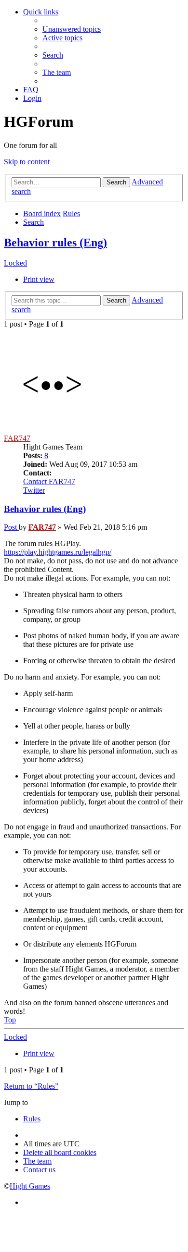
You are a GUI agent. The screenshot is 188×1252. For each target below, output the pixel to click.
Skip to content (27, 162)
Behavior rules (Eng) (55, 242)
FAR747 (17, 438)
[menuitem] (71, 29)
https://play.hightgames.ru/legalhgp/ (57, 552)
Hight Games (30, 1186)
